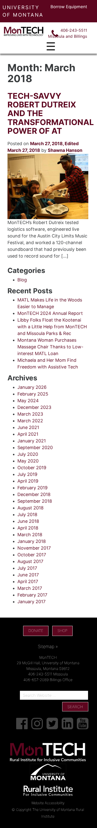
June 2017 (28, 574)
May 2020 (28, 461)
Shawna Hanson (65, 150)
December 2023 (34, 407)
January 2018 (31, 541)
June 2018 (28, 521)
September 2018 (34, 501)
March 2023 (30, 414)
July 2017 (27, 568)
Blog (22, 279)
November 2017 (34, 548)
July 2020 (27, 454)
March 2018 (29, 534)
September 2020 (35, 447)
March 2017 (29, 588)
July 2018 (27, 514)
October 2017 (31, 554)
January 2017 (31, 601)
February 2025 (32, 394)
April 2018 (27, 527)
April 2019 (27, 481)
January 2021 (31, 440)
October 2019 (31, 467)
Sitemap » (48, 646)
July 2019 (27, 474)
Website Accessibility (47, 803)
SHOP (62, 630)
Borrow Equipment (68, 6)
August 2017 (30, 561)
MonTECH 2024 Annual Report (50, 313)
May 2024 (28, 400)
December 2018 (33, 494)
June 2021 (28, 427)
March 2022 (30, 420)
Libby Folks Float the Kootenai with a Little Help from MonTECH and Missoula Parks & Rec (52, 326)
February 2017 (32, 594)
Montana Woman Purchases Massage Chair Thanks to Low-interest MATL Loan (50, 346)
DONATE (35, 630)
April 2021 (27, 434)
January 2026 (32, 387)
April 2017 (27, 581)
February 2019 (32, 487)
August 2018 (30, 507)
